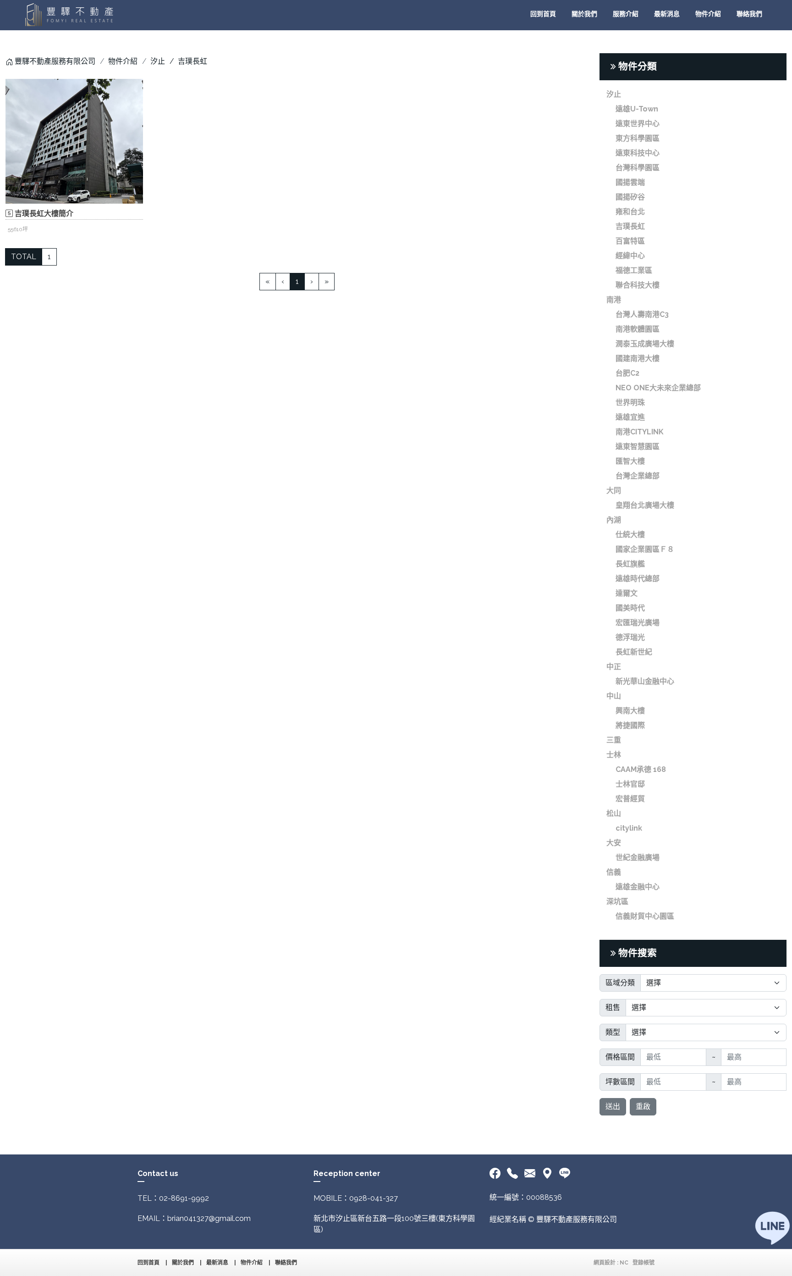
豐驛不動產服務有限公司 (55, 61)
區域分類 (620, 982)
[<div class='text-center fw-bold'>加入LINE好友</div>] (564, 1174)
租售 (612, 1007)
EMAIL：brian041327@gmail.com (194, 1218)
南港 (613, 299)
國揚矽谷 (630, 197)
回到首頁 (543, 13)
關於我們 (584, 13)
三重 (613, 740)
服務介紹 (625, 13)
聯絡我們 (749, 13)
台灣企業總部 (638, 476)
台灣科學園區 (638, 167)
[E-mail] (530, 1174)
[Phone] (512, 1174)
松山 (613, 813)
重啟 (643, 1106)
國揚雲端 (630, 182)
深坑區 (617, 901)
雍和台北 (630, 211)
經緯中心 (630, 255)
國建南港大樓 (638, 358)
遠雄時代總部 (638, 578)
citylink (629, 828)
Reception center (347, 1173)
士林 (613, 754)
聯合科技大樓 (638, 285)
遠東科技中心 (638, 153)
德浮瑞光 (630, 637)
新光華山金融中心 (645, 681)
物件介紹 (708, 13)
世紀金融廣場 (638, 857)
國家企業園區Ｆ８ (645, 549)
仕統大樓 (630, 534)
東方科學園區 (638, 138)
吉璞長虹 (630, 226)
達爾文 (627, 593)
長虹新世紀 (634, 652)
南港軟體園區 (638, 329)
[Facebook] (497, 1174)
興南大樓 (630, 710)
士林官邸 (630, 784)
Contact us (158, 1173)
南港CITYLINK (640, 431)
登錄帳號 (643, 1262)
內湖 (613, 520)
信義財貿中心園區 (645, 916)
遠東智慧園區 (638, 446)
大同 (613, 490)
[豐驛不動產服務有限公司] (69, 15)
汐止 (157, 61)
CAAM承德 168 (641, 769)
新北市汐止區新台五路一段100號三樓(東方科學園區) (394, 1224)
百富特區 (630, 241)
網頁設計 (605, 1262)
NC (624, 1262)
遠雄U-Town (637, 109)
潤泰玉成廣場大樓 (645, 343)
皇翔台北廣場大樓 (645, 505)
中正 (613, 666)
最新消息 (667, 13)
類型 (612, 1032)
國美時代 (630, 608)
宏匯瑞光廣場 (638, 622)
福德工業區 (634, 270)
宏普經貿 (630, 798)
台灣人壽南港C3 (642, 314)
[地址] (547, 1174)
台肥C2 (627, 373)
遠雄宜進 (630, 417)
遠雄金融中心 (638, 886)
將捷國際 (630, 725)
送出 (612, 1106)
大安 (613, 842)
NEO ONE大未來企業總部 (658, 387)
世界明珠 (630, 402)
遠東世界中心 (638, 123)
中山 (613, 696)
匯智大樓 (630, 461)
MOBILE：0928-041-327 (356, 1198)
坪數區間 (620, 1081)
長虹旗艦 (630, 564)
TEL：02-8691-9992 (173, 1198)
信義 (613, 872)
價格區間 (620, 1057)
